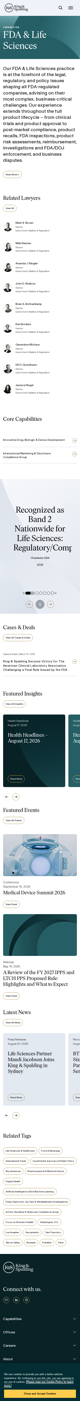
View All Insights (14, 704)
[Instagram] (26, 1300)
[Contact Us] (6, 1300)
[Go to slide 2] (30, 593)
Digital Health (13, 1181)
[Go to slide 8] (55, 593)
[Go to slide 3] (36, 593)
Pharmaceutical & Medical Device (45, 1171)
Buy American (13, 1171)
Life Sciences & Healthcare (20, 1150)
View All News (13, 1022)
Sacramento (32, 1232)
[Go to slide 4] (40, 593)
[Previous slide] (6, 796)
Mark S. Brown (24, 223)
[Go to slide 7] (52, 593)
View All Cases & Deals (18, 637)
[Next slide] (15, 796)
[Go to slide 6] (48, 593)
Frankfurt (47, 1242)
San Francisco (53, 1232)
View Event (11, 904)
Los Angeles (12, 1232)
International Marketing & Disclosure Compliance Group (27, 455)
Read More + (12, 174)
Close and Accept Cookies (40, 1393)
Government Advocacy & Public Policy (53, 1161)
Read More (16, 778)
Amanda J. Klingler (27, 263)
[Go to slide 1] (23, 593)
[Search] (60, 8)
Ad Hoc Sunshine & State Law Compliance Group (32, 1212)
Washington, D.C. (49, 1222)
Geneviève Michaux (28, 344)
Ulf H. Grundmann (26, 364)
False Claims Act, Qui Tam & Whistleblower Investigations (37, 1201)
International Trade (16, 1161)
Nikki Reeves (23, 243)
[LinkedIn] (16, 1300)
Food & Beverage (50, 1150)
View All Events (14, 820)
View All (10, 208)
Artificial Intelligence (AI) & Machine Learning (30, 1191)
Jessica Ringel (24, 385)
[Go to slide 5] (44, 593)
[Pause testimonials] (40, 604)
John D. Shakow (25, 283)
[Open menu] (70, 8)
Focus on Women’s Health (20, 1222)
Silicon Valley (13, 1242)
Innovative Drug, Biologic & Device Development (34, 440)
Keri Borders (23, 324)
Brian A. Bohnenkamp (29, 304)
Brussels (31, 1242)
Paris (60, 1242)
